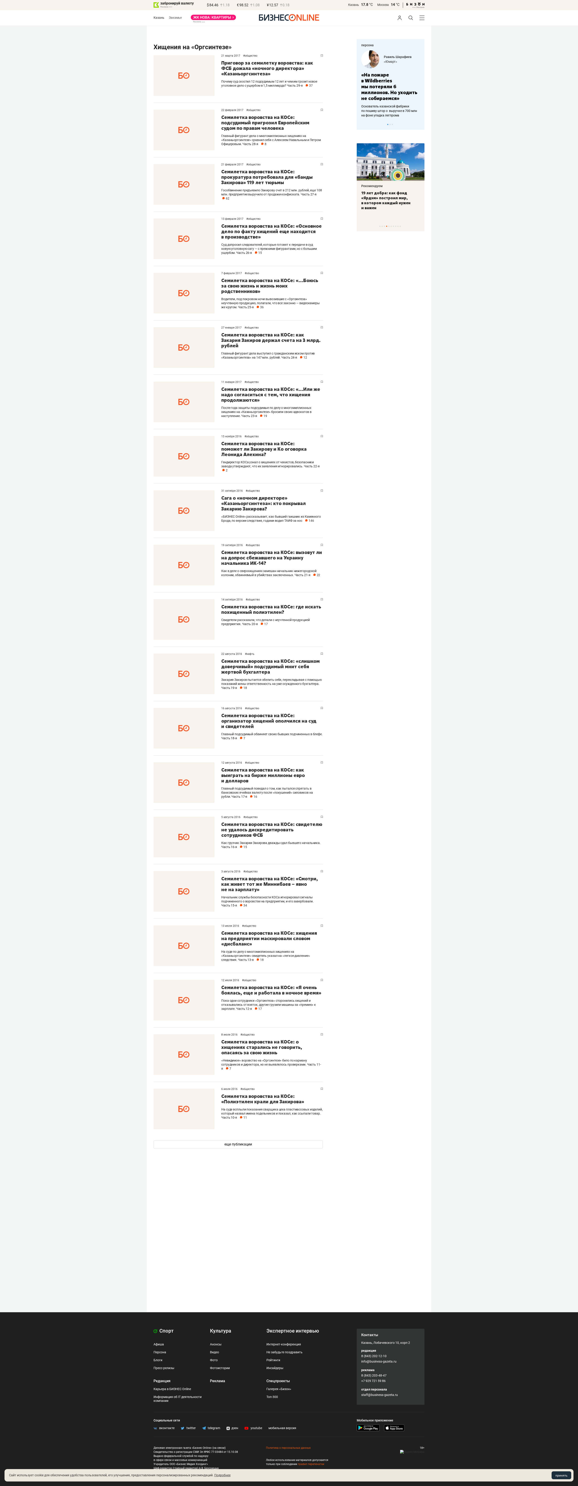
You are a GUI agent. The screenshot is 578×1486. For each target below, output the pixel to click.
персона (367, 45)
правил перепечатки (311, 1464)
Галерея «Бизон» (278, 1389)
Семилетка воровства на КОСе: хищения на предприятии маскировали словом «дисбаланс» (269, 938)
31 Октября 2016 (232, 490)
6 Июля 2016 (229, 1089)
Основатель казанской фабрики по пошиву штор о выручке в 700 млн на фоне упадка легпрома (389, 110)
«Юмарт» (390, 61)
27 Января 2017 (231, 327)
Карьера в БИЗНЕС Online (172, 1389)
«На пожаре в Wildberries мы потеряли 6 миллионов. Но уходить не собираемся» (389, 86)
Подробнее (222, 1475)
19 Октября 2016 (232, 545)
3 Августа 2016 (231, 871)
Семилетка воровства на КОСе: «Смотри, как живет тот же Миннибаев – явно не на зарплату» (269, 884)
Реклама (217, 1381)
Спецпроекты (278, 1381)
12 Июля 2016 (230, 980)
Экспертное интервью (292, 1331)
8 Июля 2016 (229, 1034)
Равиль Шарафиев (398, 57)
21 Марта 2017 (231, 55)
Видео (214, 1352)
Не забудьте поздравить (284, 1352)
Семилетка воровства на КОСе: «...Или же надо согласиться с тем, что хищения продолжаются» (270, 394)
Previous (363, 124)
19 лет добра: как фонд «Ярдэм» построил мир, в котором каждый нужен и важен (385, 200)
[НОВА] (213, 19)
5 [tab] (388, 226)
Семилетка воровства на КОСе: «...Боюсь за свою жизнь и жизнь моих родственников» (269, 285)
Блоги (158, 1360)
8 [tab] (395, 226)
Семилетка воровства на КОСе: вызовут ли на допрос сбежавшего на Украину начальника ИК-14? (271, 557)
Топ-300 (272, 1397)
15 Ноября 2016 (231, 436)
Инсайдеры (274, 1368)
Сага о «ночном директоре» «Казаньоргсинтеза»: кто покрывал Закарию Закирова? (263, 503)
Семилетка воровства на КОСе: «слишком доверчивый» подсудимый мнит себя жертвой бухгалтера (270, 666)
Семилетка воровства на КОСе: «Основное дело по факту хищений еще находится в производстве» (271, 231)
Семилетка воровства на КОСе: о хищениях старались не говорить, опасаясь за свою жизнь (261, 1047)
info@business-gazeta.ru (378, 1361)
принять (561, 1475)
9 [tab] (398, 226)
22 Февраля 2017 (232, 110)
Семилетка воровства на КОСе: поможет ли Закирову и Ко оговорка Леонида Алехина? (264, 448)
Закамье (175, 17)
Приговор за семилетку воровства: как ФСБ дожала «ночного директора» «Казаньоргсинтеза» (267, 68)
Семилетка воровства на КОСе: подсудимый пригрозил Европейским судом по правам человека (265, 122)
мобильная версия (282, 1428)
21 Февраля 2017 (232, 164)
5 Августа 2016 (231, 817)
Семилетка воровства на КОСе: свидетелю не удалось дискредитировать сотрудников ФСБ (271, 829)
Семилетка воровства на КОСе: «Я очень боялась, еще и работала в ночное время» (271, 990)
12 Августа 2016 (232, 762)
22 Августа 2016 (232, 654)
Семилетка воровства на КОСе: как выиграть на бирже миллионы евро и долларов (263, 775)
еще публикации (238, 1144)
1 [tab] (387, 124)
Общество (251, 55)
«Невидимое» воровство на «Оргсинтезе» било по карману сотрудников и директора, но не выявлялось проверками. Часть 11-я (271, 1064)
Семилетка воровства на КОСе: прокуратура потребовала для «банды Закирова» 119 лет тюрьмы (267, 177)
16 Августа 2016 (232, 708)
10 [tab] (400, 226)
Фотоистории (220, 1368)
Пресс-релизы (164, 1368)
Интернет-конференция (283, 1344)
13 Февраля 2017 (232, 218)
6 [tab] (391, 226)
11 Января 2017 (231, 382)
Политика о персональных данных (288, 1447)
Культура (220, 1331)
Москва (383, 5)
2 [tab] (390, 124)
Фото (214, 1360)
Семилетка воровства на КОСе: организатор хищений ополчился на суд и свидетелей (268, 720)
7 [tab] (393, 226)
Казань (353, 5)
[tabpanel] (390, 84)
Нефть (250, 654)
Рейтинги (273, 1360)
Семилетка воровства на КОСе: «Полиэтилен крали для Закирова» (262, 1099)
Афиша (159, 1344)
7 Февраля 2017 (231, 273)
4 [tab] (386, 226)
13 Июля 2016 (230, 925)
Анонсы (215, 1344)
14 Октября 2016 (232, 599)
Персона (160, 1352)
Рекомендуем (372, 186)
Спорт (166, 1331)
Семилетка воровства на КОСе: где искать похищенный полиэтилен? (271, 609)
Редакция (162, 1381)
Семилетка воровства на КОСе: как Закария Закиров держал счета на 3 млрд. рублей (271, 340)
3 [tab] (392, 124)
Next (419, 124)
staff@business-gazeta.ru (379, 1395)
